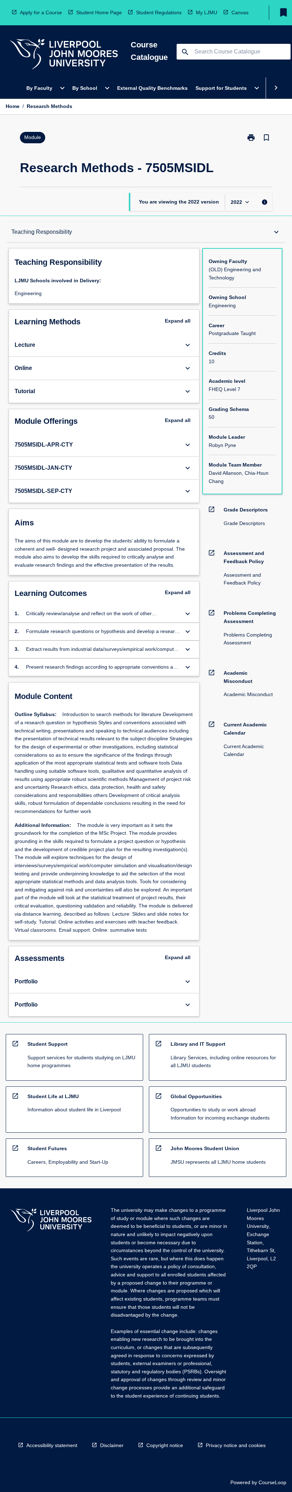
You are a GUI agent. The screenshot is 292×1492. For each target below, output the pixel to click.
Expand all (178, 321)
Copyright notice (164, 1445)
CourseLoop (272, 1482)
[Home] (63, 55)
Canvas (240, 12)
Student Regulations (159, 12)
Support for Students (221, 88)
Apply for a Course (41, 12)
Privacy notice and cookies (236, 1445)
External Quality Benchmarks (152, 88)
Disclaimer (112, 1445)
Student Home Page (99, 12)
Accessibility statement (51, 1445)
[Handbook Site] (51, 1221)
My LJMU (206, 12)
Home (13, 106)
